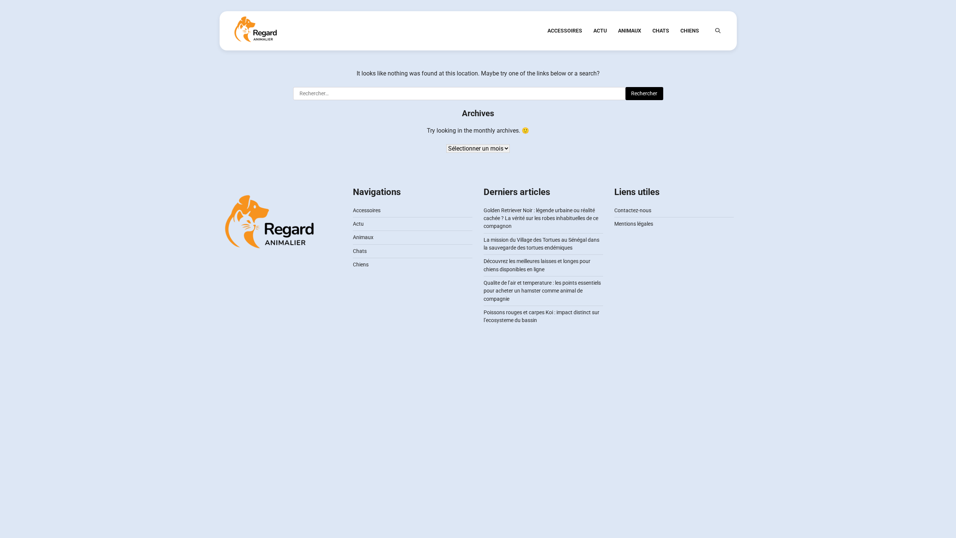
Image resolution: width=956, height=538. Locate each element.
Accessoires (564, 31)
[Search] (717, 30)
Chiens (689, 31)
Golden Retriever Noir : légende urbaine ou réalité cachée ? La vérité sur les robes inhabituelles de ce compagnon (541, 218)
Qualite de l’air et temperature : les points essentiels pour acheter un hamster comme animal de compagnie (542, 291)
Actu (600, 31)
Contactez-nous (632, 210)
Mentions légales (633, 224)
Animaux (629, 31)
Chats (660, 31)
